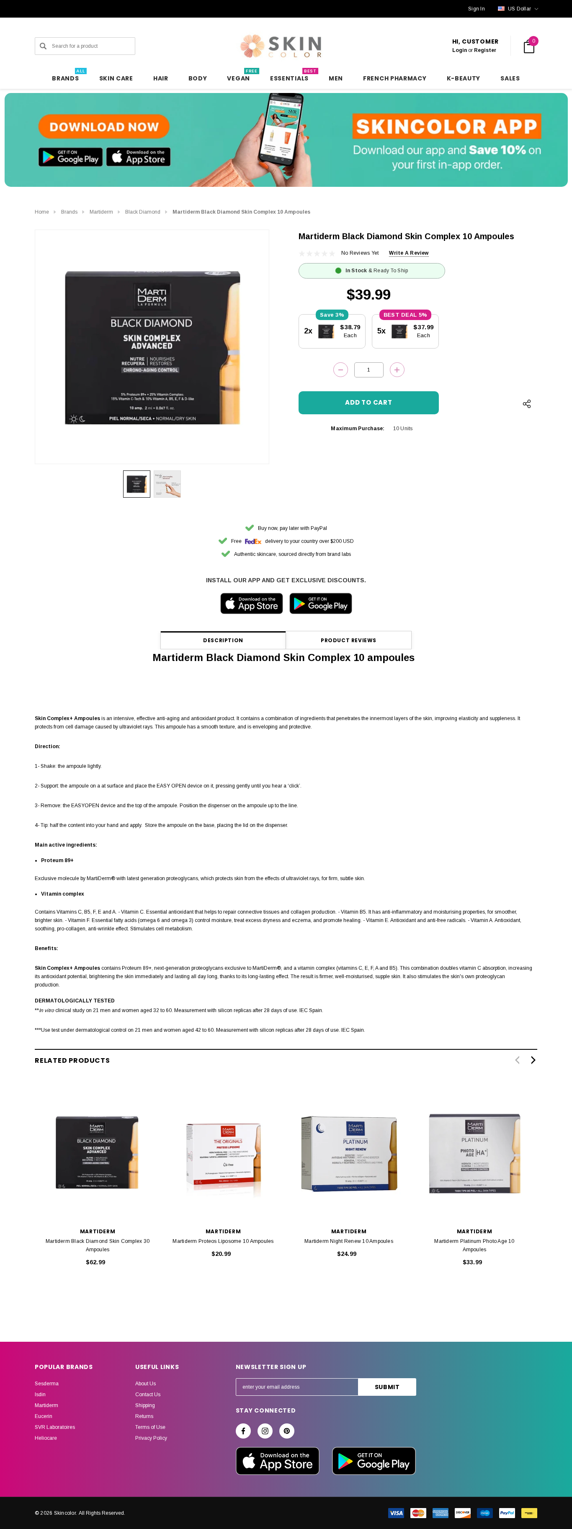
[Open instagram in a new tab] (265, 1431)
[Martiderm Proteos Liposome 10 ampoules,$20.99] (223, 1152)
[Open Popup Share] (526, 403)
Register (485, 50)
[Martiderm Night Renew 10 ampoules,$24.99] (348, 1152)
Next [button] (533, 1060)
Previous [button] (517, 1060)
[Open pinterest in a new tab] (286, 1431)
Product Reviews (348, 640)
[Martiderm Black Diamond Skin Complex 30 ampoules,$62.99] (97, 1152)
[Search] (43, 46)
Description (223, 640)
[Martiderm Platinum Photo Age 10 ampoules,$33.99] (474, 1152)
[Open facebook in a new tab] (243, 1431)
